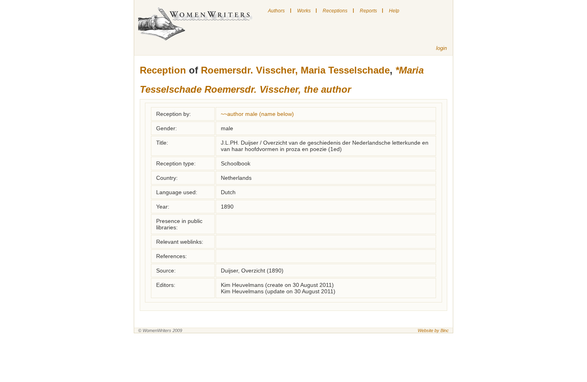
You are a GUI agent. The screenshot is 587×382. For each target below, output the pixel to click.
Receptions (335, 11)
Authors (276, 11)
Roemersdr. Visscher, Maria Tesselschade (295, 70)
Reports (368, 11)
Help (394, 11)
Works (304, 11)
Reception (163, 70)
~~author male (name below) (257, 114)
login (441, 48)
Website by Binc (433, 330)
